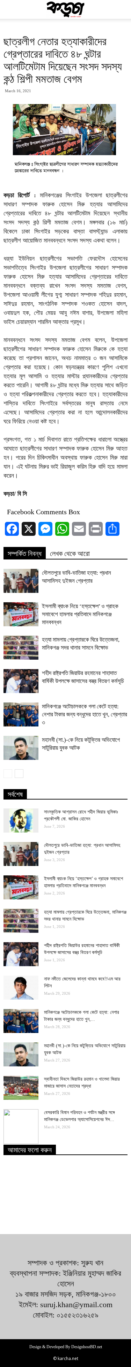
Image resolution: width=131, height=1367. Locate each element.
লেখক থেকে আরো (70, 553)
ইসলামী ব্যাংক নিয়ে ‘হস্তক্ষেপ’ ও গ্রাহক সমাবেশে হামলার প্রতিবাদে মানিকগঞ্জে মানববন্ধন (80, 614)
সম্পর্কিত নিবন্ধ (25, 553)
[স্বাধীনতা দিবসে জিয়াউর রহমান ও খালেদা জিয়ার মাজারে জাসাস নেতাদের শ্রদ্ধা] (20, 1088)
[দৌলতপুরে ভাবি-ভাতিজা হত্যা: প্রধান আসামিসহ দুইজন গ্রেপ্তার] (20, 581)
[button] (121, 9)
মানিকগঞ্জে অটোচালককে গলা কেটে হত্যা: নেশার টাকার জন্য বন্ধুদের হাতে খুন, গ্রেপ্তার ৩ (84, 714)
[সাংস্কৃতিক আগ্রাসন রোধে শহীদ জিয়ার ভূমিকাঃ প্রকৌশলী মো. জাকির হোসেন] (20, 821)
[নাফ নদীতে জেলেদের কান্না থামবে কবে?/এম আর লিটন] (20, 988)
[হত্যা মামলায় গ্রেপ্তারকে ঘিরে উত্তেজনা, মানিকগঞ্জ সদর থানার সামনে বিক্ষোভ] (20, 648)
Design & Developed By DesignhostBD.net (65, 1346)
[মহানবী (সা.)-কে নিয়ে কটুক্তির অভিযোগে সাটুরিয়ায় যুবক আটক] (20, 748)
